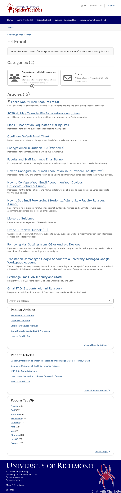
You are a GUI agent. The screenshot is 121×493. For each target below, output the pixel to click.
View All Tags (101, 451)
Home (10, 20)
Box (12, 431)
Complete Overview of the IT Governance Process (35, 366)
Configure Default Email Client (28, 136)
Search (11, 27)
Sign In (111, 5)
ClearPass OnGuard (20, 320)
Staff (13, 410)
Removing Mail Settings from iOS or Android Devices (43, 244)
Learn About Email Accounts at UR (35, 102)
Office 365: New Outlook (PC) (28, 230)
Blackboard (16, 418)
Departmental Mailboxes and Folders (39, 74)
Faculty (14, 406)
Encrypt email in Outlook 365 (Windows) (35, 148)
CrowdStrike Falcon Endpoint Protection (30, 331)
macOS (14, 439)
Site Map (10, 489)
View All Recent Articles (96, 390)
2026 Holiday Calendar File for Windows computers (43, 113)
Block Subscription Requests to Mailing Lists (38, 125)
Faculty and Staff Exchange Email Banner (35, 159)
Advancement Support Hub (93, 20)
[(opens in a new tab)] (25, 9)
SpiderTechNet (44, 20)
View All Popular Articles (96, 345)
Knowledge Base (15, 34)
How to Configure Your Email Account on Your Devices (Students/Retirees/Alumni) (45, 184)
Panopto (15, 443)
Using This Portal (25, 20)
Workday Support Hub (65, 20)
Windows (15, 422)
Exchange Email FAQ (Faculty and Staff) (34, 277)
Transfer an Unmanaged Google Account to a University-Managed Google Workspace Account (58, 260)
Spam (78, 74)
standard (15, 414)
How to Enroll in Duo (20, 336)
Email (28, 34)
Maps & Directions (15, 485)
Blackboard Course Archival (24, 325)
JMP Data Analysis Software (24, 371)
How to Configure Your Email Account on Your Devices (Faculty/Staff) (55, 171)
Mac (13, 426)
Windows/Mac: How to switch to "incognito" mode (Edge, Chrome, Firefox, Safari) (50, 360)
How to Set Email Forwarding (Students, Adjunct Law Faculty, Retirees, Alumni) (56, 202)
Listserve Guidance (21, 218)
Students (15, 435)
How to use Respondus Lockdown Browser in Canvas (36, 376)
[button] (32, 86)
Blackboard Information (22, 315)
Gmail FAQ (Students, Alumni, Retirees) (34, 288)
